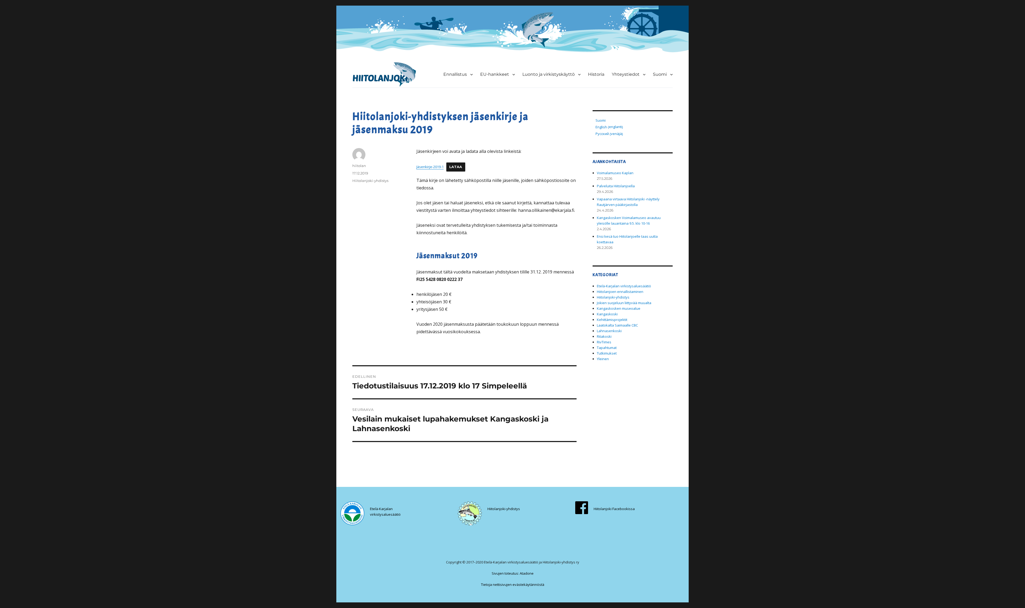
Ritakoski (604, 336)
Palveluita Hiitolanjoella (616, 186)
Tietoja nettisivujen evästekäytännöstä (512, 584)
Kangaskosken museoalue (618, 308)
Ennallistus (455, 74)
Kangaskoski (607, 314)
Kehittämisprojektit (612, 319)
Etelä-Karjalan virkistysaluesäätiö (624, 286)
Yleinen (603, 358)
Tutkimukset (607, 353)
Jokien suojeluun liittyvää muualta (624, 302)
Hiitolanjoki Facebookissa (614, 508)
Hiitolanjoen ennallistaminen (620, 291)
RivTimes (604, 342)
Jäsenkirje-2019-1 (430, 166)
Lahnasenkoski (609, 330)
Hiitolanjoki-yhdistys (370, 180)
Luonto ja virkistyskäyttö (548, 74)
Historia (596, 74)
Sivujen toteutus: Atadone (513, 573)
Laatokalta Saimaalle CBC (617, 325)
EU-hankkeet (494, 74)
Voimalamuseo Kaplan (615, 172)
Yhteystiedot (626, 74)
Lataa (455, 167)
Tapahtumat (607, 347)
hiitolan (359, 166)
